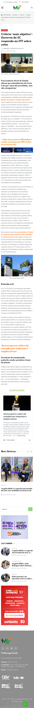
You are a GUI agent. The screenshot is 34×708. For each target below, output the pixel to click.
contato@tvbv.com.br (12, 670)
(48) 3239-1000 (12, 662)
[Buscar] (32, 7)
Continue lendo (17, 390)
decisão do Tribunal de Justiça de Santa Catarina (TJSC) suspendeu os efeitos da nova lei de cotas (17, 234)
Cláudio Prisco (16, 561)
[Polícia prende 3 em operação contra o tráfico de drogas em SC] (5, 577)
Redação (6, 48)
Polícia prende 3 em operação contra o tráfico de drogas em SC (21, 578)
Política (3, 485)
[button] (28, 451)
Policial (14, 574)
